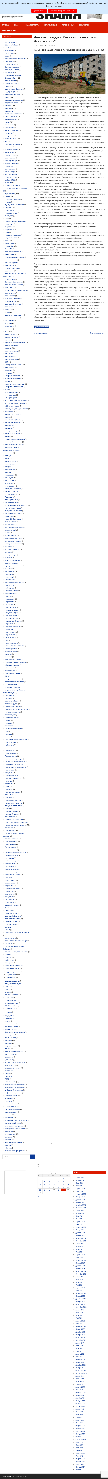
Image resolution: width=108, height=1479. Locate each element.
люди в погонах (10, 522)
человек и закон (11, 1096)
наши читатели (10, 632)
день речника (10, 279)
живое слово (9, 326)
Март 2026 (79, 1191)
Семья (7, 930)
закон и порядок (11, 334)
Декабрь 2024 (81, 1233)
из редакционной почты (13, 365)
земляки (8, 348)
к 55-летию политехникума (15, 403)
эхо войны (9, 1137)
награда (8, 596)
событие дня (9, 960)
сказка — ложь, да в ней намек (16, 952)
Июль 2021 (79, 1346)
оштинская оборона (12, 701)
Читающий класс (11, 1104)
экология (8, 1115)
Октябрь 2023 (81, 1271)
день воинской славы (13, 252)
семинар (8, 927)
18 (44, 1187)
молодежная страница (13, 541)
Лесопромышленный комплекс (16, 505)
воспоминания (10, 169)
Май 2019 (79, 1417)
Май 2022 (79, 1318)
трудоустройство (11, 1046)
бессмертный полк (12, 70)
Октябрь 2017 (80, 1470)
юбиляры (8, 1148)
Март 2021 (79, 1357)
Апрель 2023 (80, 1288)
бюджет (8, 86)
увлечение (9, 1060)
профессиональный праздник (15, 825)
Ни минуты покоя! (41, 333)
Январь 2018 (80, 1461)
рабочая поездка (11, 861)
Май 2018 (79, 1450)
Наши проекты (8, 30)
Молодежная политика (13, 538)
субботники (9, 1018)
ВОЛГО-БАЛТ (10, 155)
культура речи (10, 486)
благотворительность (13, 75)
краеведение (9, 475)
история (8, 381)
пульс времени (10, 844)
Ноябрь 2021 (80, 1335)
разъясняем (9, 866)
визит (7, 141)
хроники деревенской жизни (15, 1087)
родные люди (10, 891)
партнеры (8, 723)
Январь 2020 (80, 1395)
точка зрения (9, 1035)
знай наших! (9, 356)
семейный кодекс (11, 921)
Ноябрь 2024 (80, 1235)
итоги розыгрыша (11, 398)
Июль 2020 (80, 1379)
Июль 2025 (80, 1213)
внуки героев (9, 152)
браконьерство (10, 81)
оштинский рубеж (11, 704)
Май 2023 (79, 1285)
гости (7, 219)
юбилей (8, 1140)
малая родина (10, 524)
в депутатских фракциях (14, 89)
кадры (7, 417)
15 (63, 1184)
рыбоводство (10, 899)
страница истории (11, 1003)
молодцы (8, 552)
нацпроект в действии (13, 627)
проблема (8, 797)
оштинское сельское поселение (16, 709)
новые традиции (11, 651)
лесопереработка (11, 500)
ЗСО (6, 362)
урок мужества (10, 1065)
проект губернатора (12, 814)
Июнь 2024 (80, 1249)
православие (9, 770)
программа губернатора (13, 803)
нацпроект (9, 624)
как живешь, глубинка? (13, 423)
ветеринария (9, 136)
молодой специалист (12, 549)
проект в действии (11, 811)
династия (8, 310)
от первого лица (11, 684)
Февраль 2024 (81, 1260)
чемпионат (9, 1098)
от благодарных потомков (14, 682)
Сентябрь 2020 (81, 1373)
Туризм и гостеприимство (14, 1051)
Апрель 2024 (80, 1255)
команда (8, 456)
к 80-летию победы (12, 406)
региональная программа (14, 872)
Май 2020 (79, 1384)
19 (49, 1187)
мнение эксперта (11, 536)
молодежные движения (13, 544)
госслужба (9, 216)
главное (8, 202)
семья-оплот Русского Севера (16, 941)
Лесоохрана (9, 497)
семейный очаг (10, 924)
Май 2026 (79, 1186)
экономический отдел (13, 1123)
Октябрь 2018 (80, 1437)
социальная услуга (12, 981)
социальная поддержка (13, 966)
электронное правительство (15, 1129)
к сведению (51, 45)
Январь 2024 (80, 1263)
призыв (7, 786)
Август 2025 (80, 1211)
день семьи (9, 287)
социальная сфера (12, 968)
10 (40, 1184)
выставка (8, 183)
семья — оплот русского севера (17, 932)
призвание (9, 784)
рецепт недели (10, 880)
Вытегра (41, 1167)
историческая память (13, 376)
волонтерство (10, 158)
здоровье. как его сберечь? (15, 343)
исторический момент (13, 378)
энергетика (9, 1131)
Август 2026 (80, 1178)
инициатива (9, 367)
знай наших (9, 354)
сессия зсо (9, 943)
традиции (8, 1040)
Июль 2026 (80, 1180)
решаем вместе (10, 883)
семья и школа (10, 938)
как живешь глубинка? (13, 420)
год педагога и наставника (14, 205)
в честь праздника (11, 117)
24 (40, 1190)
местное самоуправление (14, 527)
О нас (16, 25)
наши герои (9, 629)
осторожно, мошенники (13, 679)
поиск (7, 748)
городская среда (11, 213)
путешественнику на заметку (15, 853)
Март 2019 (79, 1423)
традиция (8, 1043)
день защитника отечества (14, 257)
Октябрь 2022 (81, 1304)
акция (7, 56)
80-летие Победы (11, 45)
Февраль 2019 (81, 1426)
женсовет (8, 323)
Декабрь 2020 (81, 1365)
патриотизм (9, 726)
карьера (8, 436)
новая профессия (11, 643)
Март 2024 (79, 1257)
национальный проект (13, 621)
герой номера (10, 194)
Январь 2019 (80, 1428)
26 (49, 1190)
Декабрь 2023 (81, 1266)
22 (63, 1187)
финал (7, 1073)
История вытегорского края (15, 384)
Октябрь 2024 (81, 1238)
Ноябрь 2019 (80, 1401)
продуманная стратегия (13, 806)
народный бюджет (11, 613)
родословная (10, 894)
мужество (8, 558)
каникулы (8, 428)
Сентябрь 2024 (81, 1241)
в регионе (8, 108)
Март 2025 (79, 1224)
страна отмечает (11, 1000)
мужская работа (11, 563)
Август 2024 (80, 1244)
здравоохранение (11, 345)
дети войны (9, 307)
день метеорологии (12, 268)
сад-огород (9, 910)
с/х (6, 908)
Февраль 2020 (81, 1393)
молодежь (8, 547)
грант (7, 232)
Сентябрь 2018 (81, 1439)
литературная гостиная (13, 511)
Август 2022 (80, 1310)
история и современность (14, 387)
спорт (7, 986)
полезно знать (10, 751)
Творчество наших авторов (15, 1032)
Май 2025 (79, 1219)
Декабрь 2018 (80, 1431)
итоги (7, 389)
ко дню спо (9, 453)
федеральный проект (13, 1068)
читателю (8, 1101)
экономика (9, 1118)
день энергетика (11, 301)
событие (8, 957)
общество (8, 668)
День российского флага (14, 282)
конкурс (8, 458)
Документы (84, 25)
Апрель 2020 (80, 1387)
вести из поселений (12, 130)
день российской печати (14, 285)
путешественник (11, 850)
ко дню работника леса (13, 442)
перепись (8, 734)
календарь (9, 425)
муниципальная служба (13, 566)
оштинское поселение (13, 706)
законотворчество (11, 337)
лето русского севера (13, 508)
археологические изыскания (15, 59)
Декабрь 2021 (80, 1332)
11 (44, 1184)
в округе (8, 97)
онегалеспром (10, 671)
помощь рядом (10, 753)
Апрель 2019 (80, 1420)
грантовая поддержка (13, 235)
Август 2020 (80, 1376)
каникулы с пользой (12, 434)
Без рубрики (9, 61)
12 (49, 1184)
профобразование (11, 839)
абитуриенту (9, 50)
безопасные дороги (12, 67)
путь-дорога (9, 858)
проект (7, 808)
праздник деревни (11, 775)
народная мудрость (12, 610)
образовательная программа (15, 662)
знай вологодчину (11, 351)
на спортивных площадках (14, 582)
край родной (9, 478)
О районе (8, 657)
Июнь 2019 (79, 1415)
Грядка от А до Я (11, 238)
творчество (9, 1029)
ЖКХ (7, 332)
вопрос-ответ (10, 166)
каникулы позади (11, 431)
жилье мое (9, 329)
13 (54, 1184)
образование (11, 975)
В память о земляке (97, 333)
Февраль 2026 (81, 1194)
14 (58, 1184)
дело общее (9, 243)
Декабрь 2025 (81, 1200)
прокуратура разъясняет (14, 819)
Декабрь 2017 (80, 1464)
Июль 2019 (79, 1412)
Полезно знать (68, 25)
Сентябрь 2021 (81, 1340)
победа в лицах (10, 742)
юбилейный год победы (13, 1142)
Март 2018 (79, 1456)
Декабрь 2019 (80, 1398)
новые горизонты (11, 649)
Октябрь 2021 (80, 1337)
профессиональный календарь (16, 822)
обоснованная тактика (13, 660)
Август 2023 (80, 1277)
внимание (8, 147)
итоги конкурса (10, 395)
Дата (7, 241)
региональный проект (13, 875)
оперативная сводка (12, 673)
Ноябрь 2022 (80, 1302)
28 (58, 1190)
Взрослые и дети (11, 139)
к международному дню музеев (16, 409)
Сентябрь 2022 (81, 1307)
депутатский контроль (13, 304)
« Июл (39, 1197)
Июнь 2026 (80, 1183)
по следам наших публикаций (16, 740)
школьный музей (11, 1112)
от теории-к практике (12, 687)
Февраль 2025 (81, 1227)
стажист (8, 992)
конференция (10, 469)
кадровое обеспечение (13, 414)
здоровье (8, 340)
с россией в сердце (12, 905)
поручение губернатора (13, 759)
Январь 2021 (80, 1362)
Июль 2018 (79, 1445)
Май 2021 (79, 1351)
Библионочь (9, 72)
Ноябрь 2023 (80, 1268)
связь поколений (11, 913)
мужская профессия (12, 560)
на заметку (9, 577)
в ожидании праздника (13, 94)
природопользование (12, 792)
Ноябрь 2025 (80, 1202)
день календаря (11, 260)
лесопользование (11, 502)
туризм (7, 1049)
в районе (8, 105)
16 (68, 1184)
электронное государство (14, 1126)
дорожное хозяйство (12, 318)
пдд (6, 731)
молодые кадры (11, 555)
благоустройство (11, 78)
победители (9, 745)
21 (58, 1187)
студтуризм (9, 1016)
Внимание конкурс (11, 150)
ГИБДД (7, 197)
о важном (8, 654)
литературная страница (13, 513)
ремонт (9, 1012)
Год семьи (8, 208)
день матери (9, 265)
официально (9, 695)
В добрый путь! (10, 92)
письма (7, 737)
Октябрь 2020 (81, 1370)
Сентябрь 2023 (81, 1274)
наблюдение (9, 588)
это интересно (10, 1134)
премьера (8, 781)
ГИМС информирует (12, 199)
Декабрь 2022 (81, 1299)
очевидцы (8, 698)
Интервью (8, 370)
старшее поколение (12, 995)
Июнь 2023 (79, 1282)
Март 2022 (79, 1324)
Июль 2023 (80, 1280)
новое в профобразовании (14, 646)
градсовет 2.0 (10, 230)
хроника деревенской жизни (15, 1085)
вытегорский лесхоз (12, 186)
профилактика (10, 830)
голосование (9, 210)
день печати (9, 271)
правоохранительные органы (15, 767)
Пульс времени (10, 847)
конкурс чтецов (10, 461)
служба (8, 955)
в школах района (11, 119)
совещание (9, 963)
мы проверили (10, 571)
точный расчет (10, 1038)
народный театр (11, 616)
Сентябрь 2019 (81, 1406)
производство (10, 817)
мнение (7, 533)
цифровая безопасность (14, 1090)
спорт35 (8, 989)
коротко (8, 472)
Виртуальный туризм (12, 144)
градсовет (8, 227)
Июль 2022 (80, 1313)
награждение (9, 599)
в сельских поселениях (13, 114)
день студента (10, 293)
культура (8, 483)
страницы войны (11, 1006)
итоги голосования (11, 392)
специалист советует (13, 984)
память (7, 720)
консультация (10, 464)
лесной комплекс (11, 494)
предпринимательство (13, 778)
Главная (5, 25)
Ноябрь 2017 (80, 1467)
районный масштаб (12, 869)
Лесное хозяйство (11, 491)
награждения (9, 602)
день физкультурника (13, 298)
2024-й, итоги (10, 42)
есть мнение (9, 321)
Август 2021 (80, 1343)
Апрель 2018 (80, 1453)
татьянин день (10, 1024)
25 (44, 1190)
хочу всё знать (10, 1082)
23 (68, 1187)
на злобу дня (10, 580)
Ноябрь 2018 (80, 1434)
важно (7, 122)
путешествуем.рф (11, 855)
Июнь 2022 (79, 1315)
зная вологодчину (11, 359)
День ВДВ (8, 249)
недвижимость (10, 635)
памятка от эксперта (12, 712)
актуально (9, 53)
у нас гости (9, 1057)
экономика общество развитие (16, 1120)
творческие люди (11, 1027)
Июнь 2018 (79, 1448)
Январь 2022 (80, 1329)
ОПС (7, 676)
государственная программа (15, 221)
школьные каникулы (12, 1109)
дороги (7, 312)
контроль (8, 467)
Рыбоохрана (9, 902)
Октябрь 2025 (81, 1205)
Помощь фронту (11, 756)
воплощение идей (11, 161)
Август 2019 (80, 1409)
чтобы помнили (10, 1107)
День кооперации (11, 263)
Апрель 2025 (80, 1222)
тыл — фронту (10, 1054)
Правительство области (14, 764)
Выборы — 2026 (11, 177)
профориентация (11, 842)
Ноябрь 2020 (80, 1368)
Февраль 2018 (81, 1459)
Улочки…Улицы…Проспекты (15, 1062)
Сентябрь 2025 (81, 1208)
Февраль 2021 (80, 1359)
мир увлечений (10, 530)
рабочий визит (10, 864)
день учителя (10, 296)
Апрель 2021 (80, 1354)
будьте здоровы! (11, 83)
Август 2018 (80, 1442)
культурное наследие (13, 489)
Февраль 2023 (81, 1293)
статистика (9, 997)
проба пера (9, 795)
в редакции (9, 111)
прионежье (9, 789)
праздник (8, 773)
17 (40, 1187)
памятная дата (10, 715)
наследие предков (11, 618)
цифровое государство (13, 1093)
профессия (9, 828)
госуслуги (8, 224)
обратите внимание (12, 665)
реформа (8, 877)
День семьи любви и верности (16, 290)
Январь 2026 (80, 1197)
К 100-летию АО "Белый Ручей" (16, 400)
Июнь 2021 (79, 1348)
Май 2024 (79, 1252)
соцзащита (11, 977)
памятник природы (12, 717)
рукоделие (9, 897)
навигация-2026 (11, 593)
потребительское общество (15, 762)
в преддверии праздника (14, 100)
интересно (9, 373)
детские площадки (42, 327)
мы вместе (9, 569)
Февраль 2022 (81, 1326)
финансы (8, 1076)
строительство (10, 1008)
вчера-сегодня (10, 172)
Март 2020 (79, 1390)
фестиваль (9, 1071)
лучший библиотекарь (13, 519)
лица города (9, 516)
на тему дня (9, 585)
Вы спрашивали (11, 174)
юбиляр (8, 1145)
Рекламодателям (32, 25)
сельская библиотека (13, 916)
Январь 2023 (80, 1296)
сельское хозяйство (12, 919)
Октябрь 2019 (80, 1404)
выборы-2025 (10, 180)
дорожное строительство (14, 315)
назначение (9, 605)
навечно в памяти (11, 591)
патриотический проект (13, 729)
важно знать (9, 125)
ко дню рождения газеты (14, 445)
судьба (7, 1021)
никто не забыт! (10, 638)
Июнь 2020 (80, 1381)
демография (9, 246)
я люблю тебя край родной (14, 1151)
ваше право (9, 128)
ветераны (8, 133)
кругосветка (9, 480)
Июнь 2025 (80, 1216)
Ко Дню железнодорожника (15, 439)
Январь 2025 (80, 1230)
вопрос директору (11, 163)
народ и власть (10, 607)
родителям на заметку (13, 888)
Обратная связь (50, 25)
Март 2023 (79, 1291)
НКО (6, 640)
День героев (9, 254)
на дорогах (9, 574)
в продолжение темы (12, 103)
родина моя (9, 886)
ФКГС (7, 1079)
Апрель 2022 (80, 1321)
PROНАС (8, 48)
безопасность (10, 64)
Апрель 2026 (80, 1189)
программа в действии (13, 800)
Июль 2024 (80, 1246)
